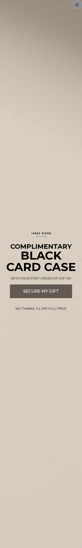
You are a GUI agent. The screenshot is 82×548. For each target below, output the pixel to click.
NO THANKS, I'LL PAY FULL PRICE (41, 308)
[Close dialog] (77, 5)
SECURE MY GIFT (41, 291)
